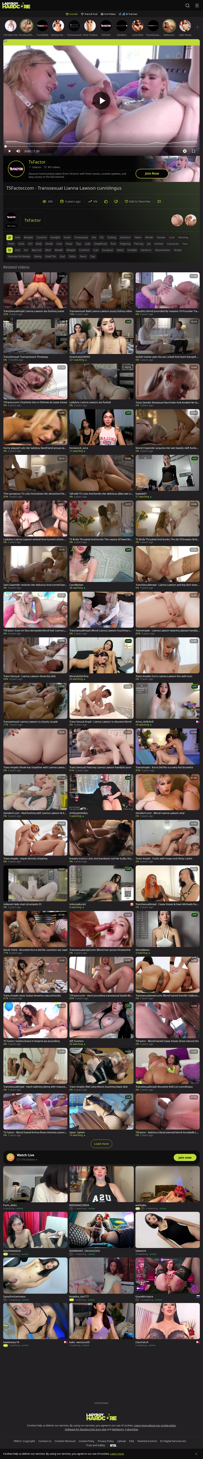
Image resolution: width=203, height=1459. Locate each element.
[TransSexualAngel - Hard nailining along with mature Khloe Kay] (35, 1070)
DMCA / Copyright (24, 1441)
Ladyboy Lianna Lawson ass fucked (90, 402)
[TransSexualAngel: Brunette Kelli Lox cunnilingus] (168, 1070)
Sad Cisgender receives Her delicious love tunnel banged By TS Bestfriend (35, 585)
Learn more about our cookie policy (155, 1425)
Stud (62, 256)
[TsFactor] (16, 169)
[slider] (101, 146)
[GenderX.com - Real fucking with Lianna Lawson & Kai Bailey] (35, 796)
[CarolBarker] (101, 568)
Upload (121, 1441)
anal (17, 237)
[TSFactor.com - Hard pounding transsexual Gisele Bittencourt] (101, 978)
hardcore (125, 237)
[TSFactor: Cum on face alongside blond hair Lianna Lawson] (35, 613)
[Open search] (187, 5)
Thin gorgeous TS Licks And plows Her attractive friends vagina (35, 493)
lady (87, 243)
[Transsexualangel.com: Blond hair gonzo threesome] (101, 933)
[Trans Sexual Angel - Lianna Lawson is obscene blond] (101, 705)
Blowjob (71, 250)
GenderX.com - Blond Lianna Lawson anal (160, 813)
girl (30, 243)
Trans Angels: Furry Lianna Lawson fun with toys (164, 676)
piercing (138, 243)
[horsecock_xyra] (101, 431)
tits (102, 237)
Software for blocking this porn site (86, 1429)
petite (11, 243)
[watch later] (8, 277)
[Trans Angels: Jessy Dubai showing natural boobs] (35, 978)
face (185, 243)
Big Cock (36, 250)
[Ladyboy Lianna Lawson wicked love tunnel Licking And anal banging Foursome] (35, 522)
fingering (125, 243)
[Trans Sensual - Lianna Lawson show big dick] (35, 659)
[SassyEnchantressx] (35, 1279)
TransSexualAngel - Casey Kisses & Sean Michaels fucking (167, 904)
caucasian (173, 243)
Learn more (117, 1453)
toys (78, 243)
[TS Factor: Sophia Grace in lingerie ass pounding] (35, 1024)
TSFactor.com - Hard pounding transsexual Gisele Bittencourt (101, 995)
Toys (92, 256)
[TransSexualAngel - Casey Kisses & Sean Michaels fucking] (168, 887)
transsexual (81, 237)
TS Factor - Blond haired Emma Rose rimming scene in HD (35, 1132)
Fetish (120, 250)
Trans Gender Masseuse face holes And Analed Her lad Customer (167, 402)
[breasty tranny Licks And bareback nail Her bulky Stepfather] (101, 842)
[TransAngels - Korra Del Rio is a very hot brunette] (168, 750)
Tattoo (72, 256)
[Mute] (18, 151)
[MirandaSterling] (101, 659)
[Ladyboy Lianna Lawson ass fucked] (101, 385)
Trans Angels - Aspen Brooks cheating (25, 858)
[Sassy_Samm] (101, 1115)
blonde (149, 237)
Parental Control (147, 1441)
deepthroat (100, 243)
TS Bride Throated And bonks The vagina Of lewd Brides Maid (101, 539)
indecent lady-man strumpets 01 (22, 904)
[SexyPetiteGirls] (35, 1234)
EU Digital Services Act (173, 1441)
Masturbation (162, 250)
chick (21, 243)
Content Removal (65, 1441)
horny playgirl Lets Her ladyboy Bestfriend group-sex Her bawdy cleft (34, 448)
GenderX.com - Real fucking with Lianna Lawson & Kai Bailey (34, 813)
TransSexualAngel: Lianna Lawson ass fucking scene (33, 311)
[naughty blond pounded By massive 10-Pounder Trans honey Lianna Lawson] (168, 294)
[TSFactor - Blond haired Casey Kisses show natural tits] (168, 1024)
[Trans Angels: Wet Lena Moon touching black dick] (101, 1070)
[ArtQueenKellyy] (101, 796)
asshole (158, 243)
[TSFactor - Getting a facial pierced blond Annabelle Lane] (168, 1115)
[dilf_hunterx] (101, 1024)
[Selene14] (167, 1234)
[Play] (101, 101)
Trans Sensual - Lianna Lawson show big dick (29, 676)
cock (171, 237)
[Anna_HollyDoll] (168, 705)
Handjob (132, 250)
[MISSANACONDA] (101, 1188)
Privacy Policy (106, 1441)
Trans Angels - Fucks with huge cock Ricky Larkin (164, 858)
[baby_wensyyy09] (101, 1325)
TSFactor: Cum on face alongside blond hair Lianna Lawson (34, 630)
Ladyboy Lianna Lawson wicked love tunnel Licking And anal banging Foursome (35, 539)
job (148, 243)
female (161, 237)
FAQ (131, 1441)
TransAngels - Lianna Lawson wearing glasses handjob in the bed (167, 630)
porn (113, 243)
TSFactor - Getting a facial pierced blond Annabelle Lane (167, 1132)
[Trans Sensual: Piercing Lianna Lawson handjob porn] (101, 750)
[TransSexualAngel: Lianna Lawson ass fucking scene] (35, 294)
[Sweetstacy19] (35, 1325)
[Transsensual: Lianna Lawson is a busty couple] (35, 705)
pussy (69, 243)
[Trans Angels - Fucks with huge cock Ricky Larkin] (168, 842)
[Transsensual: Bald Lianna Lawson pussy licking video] (101, 294)
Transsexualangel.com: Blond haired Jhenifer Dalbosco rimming (167, 995)
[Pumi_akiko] (35, 1188)
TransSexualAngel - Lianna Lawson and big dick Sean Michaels (166, 585)
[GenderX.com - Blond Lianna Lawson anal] (168, 796)
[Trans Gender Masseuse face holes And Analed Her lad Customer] (168, 385)
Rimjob (178, 250)
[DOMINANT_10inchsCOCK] (101, 1234)
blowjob (28, 237)
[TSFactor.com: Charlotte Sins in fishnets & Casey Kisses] (35, 385)
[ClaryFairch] (167, 1325)
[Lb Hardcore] (16, 5)
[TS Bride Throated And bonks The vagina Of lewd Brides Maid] (101, 522)
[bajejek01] (168, 477)
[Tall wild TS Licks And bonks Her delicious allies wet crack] (101, 477)
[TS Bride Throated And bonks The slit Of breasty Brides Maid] (168, 522)
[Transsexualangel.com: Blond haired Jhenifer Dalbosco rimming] (168, 978)
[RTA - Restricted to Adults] (113, 1445)
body (39, 243)
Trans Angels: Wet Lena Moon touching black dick (98, 1086)
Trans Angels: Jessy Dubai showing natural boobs (32, 995)
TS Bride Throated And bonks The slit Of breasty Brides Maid (168, 539)
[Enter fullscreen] (193, 151)
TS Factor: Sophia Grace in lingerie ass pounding (31, 1041)
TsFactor (37, 161)
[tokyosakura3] (101, 887)
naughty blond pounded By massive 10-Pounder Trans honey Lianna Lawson (167, 311)
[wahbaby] (167, 1188)
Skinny (37, 256)
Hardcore (146, 250)
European (107, 250)
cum (59, 243)
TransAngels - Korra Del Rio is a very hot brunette (164, 767)
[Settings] (185, 151)
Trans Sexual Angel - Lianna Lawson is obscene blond (100, 721)
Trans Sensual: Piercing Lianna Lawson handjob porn (100, 767)
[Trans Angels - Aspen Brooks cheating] (35, 842)
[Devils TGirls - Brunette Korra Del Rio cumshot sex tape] (35, 933)
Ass (26, 250)
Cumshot (84, 250)
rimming (183, 237)
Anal (17, 250)
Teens (83, 256)
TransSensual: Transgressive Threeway (25, 357)
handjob (55, 237)
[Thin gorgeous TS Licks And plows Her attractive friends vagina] (35, 477)
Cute (95, 250)
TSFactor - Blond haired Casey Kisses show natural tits (167, 1041)
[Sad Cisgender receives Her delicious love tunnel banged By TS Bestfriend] (35, 568)
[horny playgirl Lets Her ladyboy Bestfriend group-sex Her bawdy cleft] (35, 431)
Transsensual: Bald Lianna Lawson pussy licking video (100, 311)
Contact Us (44, 1441)
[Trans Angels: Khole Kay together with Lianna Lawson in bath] (35, 750)
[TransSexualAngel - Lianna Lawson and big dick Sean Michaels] (168, 568)
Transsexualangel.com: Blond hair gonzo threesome (99, 950)
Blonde (59, 250)
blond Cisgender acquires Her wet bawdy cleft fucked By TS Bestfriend (167, 448)
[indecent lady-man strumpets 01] (35, 887)
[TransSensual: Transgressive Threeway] (35, 340)
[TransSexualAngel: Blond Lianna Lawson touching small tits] (101, 613)
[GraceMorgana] (167, 1279)
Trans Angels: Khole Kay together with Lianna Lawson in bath (35, 767)
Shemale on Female (19, 256)
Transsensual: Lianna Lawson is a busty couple (30, 721)
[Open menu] (197, 5)
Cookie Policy (86, 1441)
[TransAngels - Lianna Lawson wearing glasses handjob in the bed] (168, 613)
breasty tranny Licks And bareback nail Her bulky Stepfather (101, 858)
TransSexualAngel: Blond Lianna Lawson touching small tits (101, 630)
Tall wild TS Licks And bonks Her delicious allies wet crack (101, 493)
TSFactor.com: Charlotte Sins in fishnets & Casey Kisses (35, 402)
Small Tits (50, 256)
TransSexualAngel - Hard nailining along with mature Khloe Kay (35, 1086)
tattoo (137, 237)
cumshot (42, 237)
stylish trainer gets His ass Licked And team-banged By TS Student (168, 357)
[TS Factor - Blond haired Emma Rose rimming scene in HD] (35, 1115)
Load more (101, 1144)
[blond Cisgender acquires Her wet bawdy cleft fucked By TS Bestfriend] (168, 431)
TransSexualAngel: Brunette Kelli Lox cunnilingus (164, 1086)
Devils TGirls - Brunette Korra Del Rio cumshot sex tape (35, 950)
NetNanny (118, 1429)
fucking (112, 237)
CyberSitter (131, 1429)
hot (94, 237)
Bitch (48, 250)
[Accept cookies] (196, 1453)
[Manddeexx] (168, 933)
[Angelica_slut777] (101, 1279)
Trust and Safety (95, 1445)
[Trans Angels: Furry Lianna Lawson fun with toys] (168, 659)
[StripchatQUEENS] (101, 340)
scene (67, 237)
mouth (49, 243)
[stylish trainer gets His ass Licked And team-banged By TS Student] (168, 340)
